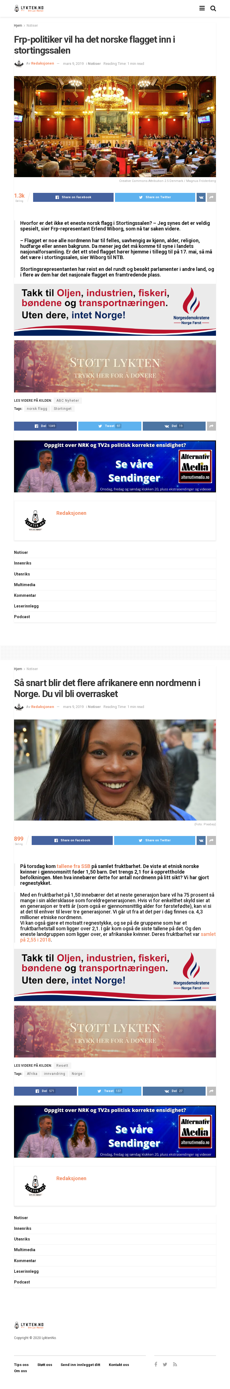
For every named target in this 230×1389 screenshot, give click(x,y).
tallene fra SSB (73, 866)
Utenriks (22, 574)
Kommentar (25, 595)
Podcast (22, 616)
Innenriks (22, 563)
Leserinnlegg (26, 606)
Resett (62, 1066)
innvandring (54, 1074)
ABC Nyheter (67, 401)
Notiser (32, 26)
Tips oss (21, 1365)
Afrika (32, 1074)
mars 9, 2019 (73, 63)
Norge (77, 1074)
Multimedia (24, 584)
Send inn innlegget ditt (80, 1365)
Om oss (20, 1371)
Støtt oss (44, 1365)
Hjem (18, 26)
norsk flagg (37, 409)
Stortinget (63, 409)
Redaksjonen (42, 63)
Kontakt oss (119, 1365)
